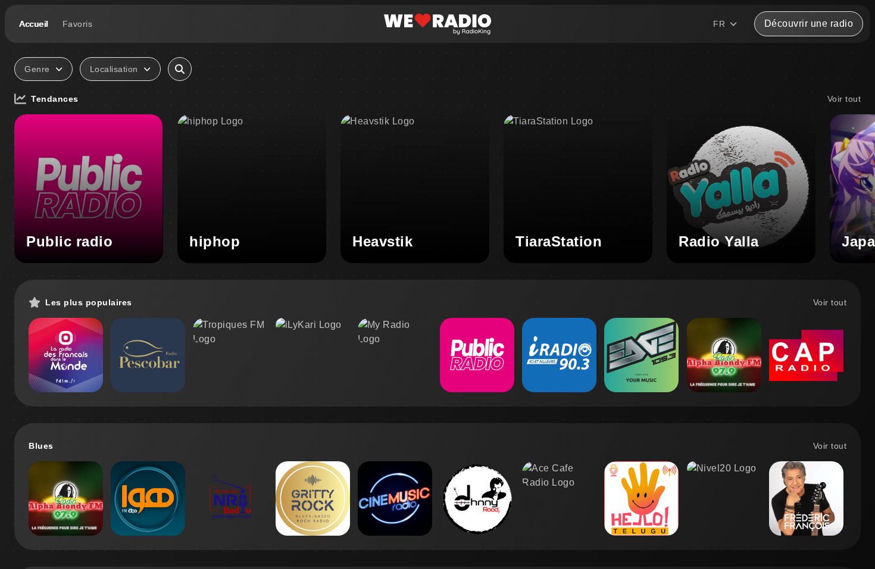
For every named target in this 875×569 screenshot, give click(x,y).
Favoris (77, 24)
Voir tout (844, 99)
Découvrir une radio (809, 23)
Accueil (33, 24)
